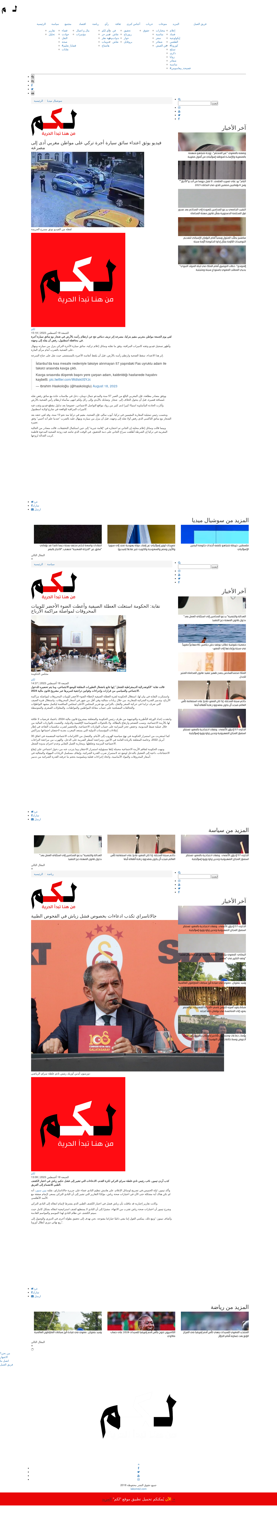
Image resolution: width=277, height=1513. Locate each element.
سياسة (55, 24)
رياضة (95, 24)
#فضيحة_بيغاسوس (180, 68)
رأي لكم (106, 30)
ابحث (215, 103)
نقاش (115, 34)
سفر (158, 38)
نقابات (65, 49)
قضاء (64, 30)
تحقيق (127, 30)
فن (114, 30)
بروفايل (128, 42)
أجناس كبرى (133, 24)
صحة (64, 42)
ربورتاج (128, 34)
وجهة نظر (107, 38)
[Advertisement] (101, 473)
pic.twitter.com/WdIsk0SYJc (70, 379)
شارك (36, 505)
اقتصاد (82, 24)
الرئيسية (41, 24)
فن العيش (161, 45)
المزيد (176, 24)
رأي (107, 24)
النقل (64, 38)
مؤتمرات (81, 34)
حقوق (146, 30)
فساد (172, 34)
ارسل (37, 509)
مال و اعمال (83, 30)
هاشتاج (105, 45)
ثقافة (118, 24)
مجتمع (68, 24)
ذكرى (173, 53)
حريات (149, 24)
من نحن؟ (5, 1353)
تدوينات (106, 42)
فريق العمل (200, 24)
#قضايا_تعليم (69, 45)
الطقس (174, 42)
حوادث (65, 34)
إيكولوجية (175, 38)
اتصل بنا (4, 1360)
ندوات (115, 38)
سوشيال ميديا (54, 100)
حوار (126, 38)
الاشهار (4, 1357)
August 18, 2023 (105, 386)
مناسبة (159, 34)
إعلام (172, 30)
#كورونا (174, 45)
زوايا (172, 57)
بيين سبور (41, 1190)
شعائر (159, 42)
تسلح (172, 49)
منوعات (163, 24)
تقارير (52, 30)
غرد (35, 502)
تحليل (52, 34)
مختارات (160, 30)
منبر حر (106, 34)
